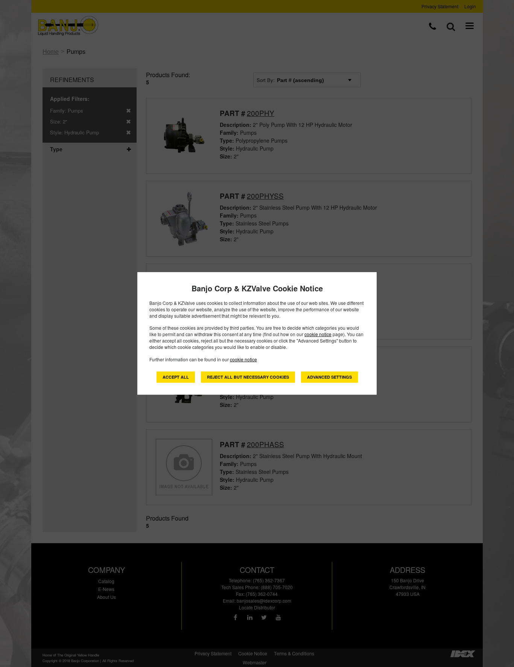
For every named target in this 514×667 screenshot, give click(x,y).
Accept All (176, 377)
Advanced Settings (329, 377)
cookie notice (318, 334)
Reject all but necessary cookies (248, 377)
